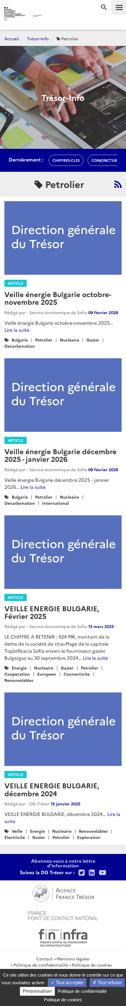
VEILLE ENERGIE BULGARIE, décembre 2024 (51, 789)
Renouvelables (18, 680)
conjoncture (105, 160)
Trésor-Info (38, 38)
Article (15, 283)
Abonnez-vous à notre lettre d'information (63, 863)
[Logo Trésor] (53, 16)
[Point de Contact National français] (63, 915)
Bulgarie (20, 340)
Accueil (11, 38)
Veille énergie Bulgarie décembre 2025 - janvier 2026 (60, 455)
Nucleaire (69, 340)
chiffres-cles (66, 160)
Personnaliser (37, 991)
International (55, 503)
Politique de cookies (92, 965)
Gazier (92, 340)
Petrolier (43, 340)
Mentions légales (73, 959)
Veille (17, 831)
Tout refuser (109, 982)
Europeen (46, 674)
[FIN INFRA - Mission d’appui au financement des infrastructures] (63, 937)
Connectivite (77, 674)
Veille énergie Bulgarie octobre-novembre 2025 (57, 298)
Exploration (89, 837)
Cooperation (17, 674)
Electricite (14, 837)
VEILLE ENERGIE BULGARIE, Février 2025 (51, 612)
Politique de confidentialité (40, 965)
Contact (44, 959)
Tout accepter (69, 982)
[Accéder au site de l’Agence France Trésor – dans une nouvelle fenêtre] (63, 893)
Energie (19, 668)
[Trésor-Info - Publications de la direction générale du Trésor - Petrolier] (118, 184)
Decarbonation (19, 346)
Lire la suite (16, 330)
